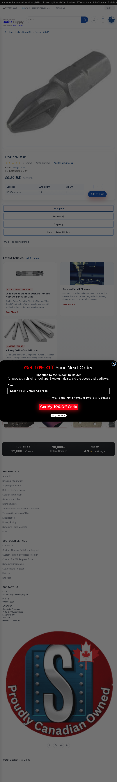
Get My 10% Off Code (58, 407)
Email (11, 385)
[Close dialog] (114, 364)
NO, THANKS (58, 415)
